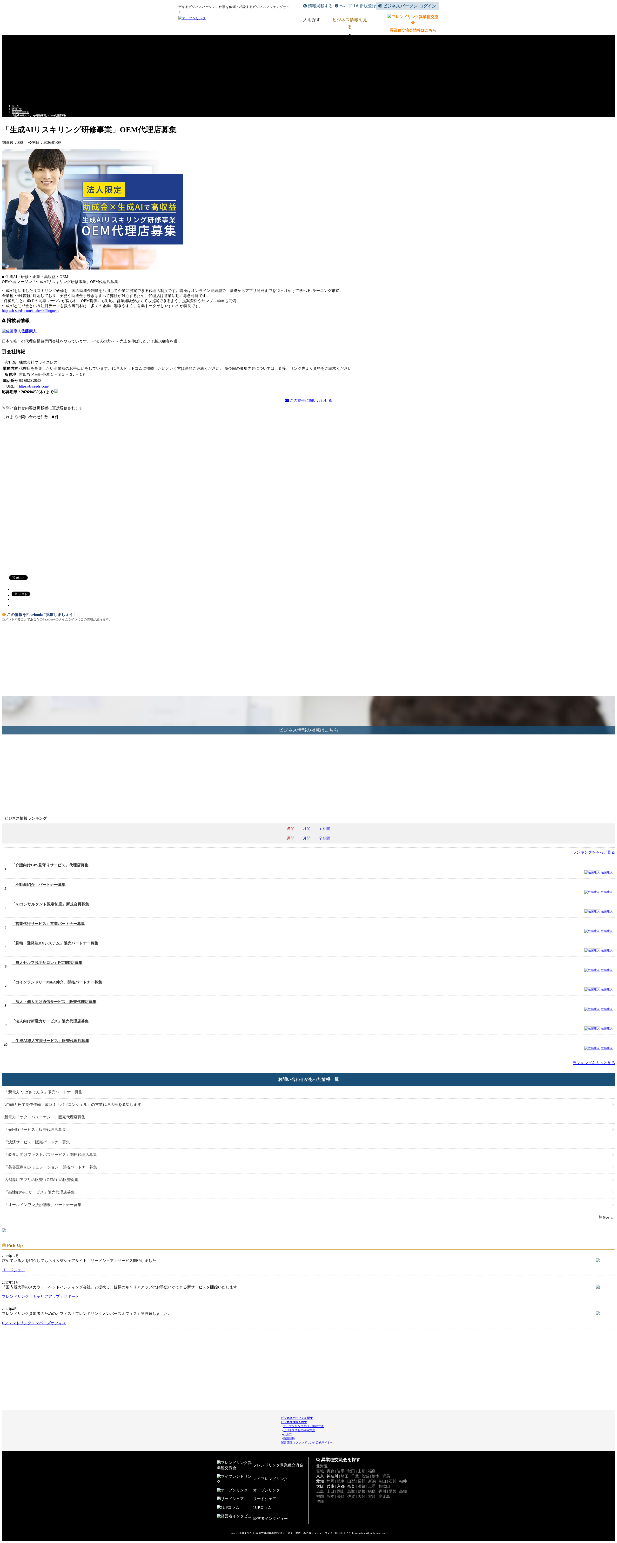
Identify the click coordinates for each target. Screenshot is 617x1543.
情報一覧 (17, 109)
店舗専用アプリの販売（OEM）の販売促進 (41, 1180)
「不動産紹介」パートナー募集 (39, 885)
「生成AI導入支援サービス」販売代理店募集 (50, 1041)
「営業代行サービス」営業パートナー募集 (48, 924)
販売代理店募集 (20, 112)
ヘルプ (346, 6)
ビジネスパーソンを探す (297, 1418)
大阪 (320, 1486)
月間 (306, 828)
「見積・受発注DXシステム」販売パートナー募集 (55, 943)
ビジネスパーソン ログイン (409, 6)
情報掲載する (320, 6)
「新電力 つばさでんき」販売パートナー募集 (43, 1092)
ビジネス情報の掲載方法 (299, 1430)
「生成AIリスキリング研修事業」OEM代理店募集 (39, 115)
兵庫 (330, 1486)
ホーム (15, 106)
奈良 (351, 1486)
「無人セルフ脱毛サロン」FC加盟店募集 (47, 963)
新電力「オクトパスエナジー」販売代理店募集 (44, 1117)
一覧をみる (604, 1217)
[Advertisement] (308, 68)
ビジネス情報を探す (294, 1422)
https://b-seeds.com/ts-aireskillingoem (30, 311)
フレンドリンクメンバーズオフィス (34, 1323)
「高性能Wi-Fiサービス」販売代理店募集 (39, 1192)
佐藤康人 (29, 331)
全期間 (324, 828)
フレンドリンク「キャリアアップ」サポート (40, 1296)
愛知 (320, 1481)
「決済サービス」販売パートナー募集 (37, 1142)
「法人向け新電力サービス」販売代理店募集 (50, 1021)
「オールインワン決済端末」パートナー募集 (42, 1205)
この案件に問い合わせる (310, 400)
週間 (291, 828)
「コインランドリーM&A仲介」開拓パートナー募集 (57, 982)
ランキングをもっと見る (594, 852)
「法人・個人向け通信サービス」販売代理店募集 (54, 1002)
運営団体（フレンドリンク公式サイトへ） (308, 1442)
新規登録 (368, 6)
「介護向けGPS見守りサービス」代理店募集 (50, 865)
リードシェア (13, 1270)
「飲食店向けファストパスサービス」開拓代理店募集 (50, 1155)
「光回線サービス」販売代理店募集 (35, 1130)
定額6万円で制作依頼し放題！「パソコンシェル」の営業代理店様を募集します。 (74, 1104)
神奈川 (332, 1476)
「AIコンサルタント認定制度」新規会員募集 (50, 904)
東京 (320, 1476)
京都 (341, 1486)
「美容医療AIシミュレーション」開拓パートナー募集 (50, 1167)
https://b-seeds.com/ (34, 386)
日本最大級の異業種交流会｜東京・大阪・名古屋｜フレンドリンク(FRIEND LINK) (302, 1532)
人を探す (312, 19)
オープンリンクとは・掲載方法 (303, 1426)
